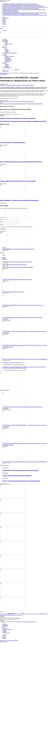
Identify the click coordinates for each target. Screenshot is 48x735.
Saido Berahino (7, 615)
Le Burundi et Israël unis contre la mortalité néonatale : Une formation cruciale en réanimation (20, 4)
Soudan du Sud (14, 615)
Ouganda (41, 613)
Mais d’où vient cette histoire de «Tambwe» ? (13, 292)
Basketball (7, 65)
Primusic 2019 (45, 613)
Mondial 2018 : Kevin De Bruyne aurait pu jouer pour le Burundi (17, 262)
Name (1, 219)
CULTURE (4, 47)
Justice (6, 42)
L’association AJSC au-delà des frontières (12, 142)
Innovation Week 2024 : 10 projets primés (10, 11)
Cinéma (6, 49)
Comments (4, 259)
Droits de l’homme (8, 43)
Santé (6, 45)
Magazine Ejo (19, 621)
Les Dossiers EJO (6, 67)
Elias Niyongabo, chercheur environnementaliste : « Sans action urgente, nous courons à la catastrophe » (23, 6)
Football (6, 64)
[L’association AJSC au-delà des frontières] (12, 139)
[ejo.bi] (1, 28)
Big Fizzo (1, 613)
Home (1, 73)
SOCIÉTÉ (4, 55)
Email (1, 221)
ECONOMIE (5, 40)
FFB (32, 613)
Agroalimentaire (8, 60)
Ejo (25, 613)
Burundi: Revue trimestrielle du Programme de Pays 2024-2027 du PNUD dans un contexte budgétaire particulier (24, 7)
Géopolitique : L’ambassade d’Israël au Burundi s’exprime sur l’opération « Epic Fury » (19, 3)
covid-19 (20, 613)
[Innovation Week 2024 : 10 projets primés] (12, 582)
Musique (6, 51)
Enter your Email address (5, 114)
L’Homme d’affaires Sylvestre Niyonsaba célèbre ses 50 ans (17, 279)
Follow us (2, 616)
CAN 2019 (16, 613)
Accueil (4, 39)
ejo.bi (26, 613)
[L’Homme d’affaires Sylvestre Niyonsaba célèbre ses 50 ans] (9, 278)
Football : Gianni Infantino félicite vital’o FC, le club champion (18, 181)
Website (1, 224)
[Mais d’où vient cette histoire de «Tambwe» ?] (9, 290)
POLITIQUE (5, 41)
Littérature (7, 50)
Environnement (8, 59)
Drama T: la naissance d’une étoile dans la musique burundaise (17, 267)
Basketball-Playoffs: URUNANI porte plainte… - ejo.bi (13, 362)
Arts (6, 48)
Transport (7, 61)
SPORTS (4, 63)
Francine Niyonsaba (36, 613)
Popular (4, 257)
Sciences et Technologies (9, 52)
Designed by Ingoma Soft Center (29, 621)
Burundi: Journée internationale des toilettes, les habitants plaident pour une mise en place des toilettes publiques (24, 12)
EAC (3, 46)
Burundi (11, 613)
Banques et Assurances (9, 56)
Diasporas (7, 57)
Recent (3, 258)
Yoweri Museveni (20, 615)
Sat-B (11, 615)
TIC (6, 54)
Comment (2, 217)
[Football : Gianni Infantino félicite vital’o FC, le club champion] (12, 178)
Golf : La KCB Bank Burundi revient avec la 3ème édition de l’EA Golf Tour (21, 162)
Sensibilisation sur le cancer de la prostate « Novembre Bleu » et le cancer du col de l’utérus (20, 13)
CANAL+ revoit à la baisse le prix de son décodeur (14, 264)
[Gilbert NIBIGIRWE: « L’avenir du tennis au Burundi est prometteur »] (12, 197)
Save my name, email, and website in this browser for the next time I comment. (17, 226)
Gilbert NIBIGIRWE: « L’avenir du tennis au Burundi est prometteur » (19, 200)
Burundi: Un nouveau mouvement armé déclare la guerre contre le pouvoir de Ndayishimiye (20, 8)
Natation (6, 66)
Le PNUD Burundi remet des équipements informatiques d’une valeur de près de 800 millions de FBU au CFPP (24, 15)
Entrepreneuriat (8, 58)
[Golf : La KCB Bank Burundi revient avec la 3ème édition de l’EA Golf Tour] (12, 159)
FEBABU (29, 613)
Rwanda (2, 615)
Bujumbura (6, 613)
